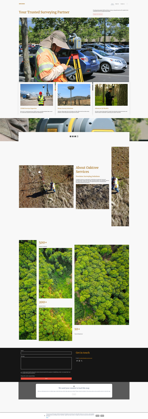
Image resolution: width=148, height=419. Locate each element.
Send (46, 378)
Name (22, 350)
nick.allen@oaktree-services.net (85, 358)
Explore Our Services (97, 14)
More (47, 417)
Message (23, 356)
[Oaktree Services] (37, 6)
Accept (74, 394)
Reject (102, 415)
